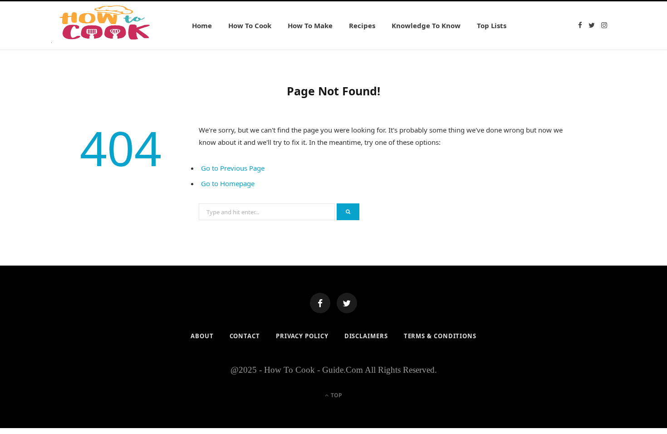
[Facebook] (320, 303)
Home (202, 25)
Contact (245, 336)
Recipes (362, 25)
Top (335, 395)
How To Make (310, 25)
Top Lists (491, 25)
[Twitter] (347, 303)
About (202, 336)
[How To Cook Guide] (106, 25)
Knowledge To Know (426, 25)
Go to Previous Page (233, 168)
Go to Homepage (228, 183)
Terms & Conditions (440, 336)
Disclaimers (366, 336)
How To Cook (249, 25)
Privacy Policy (302, 336)
